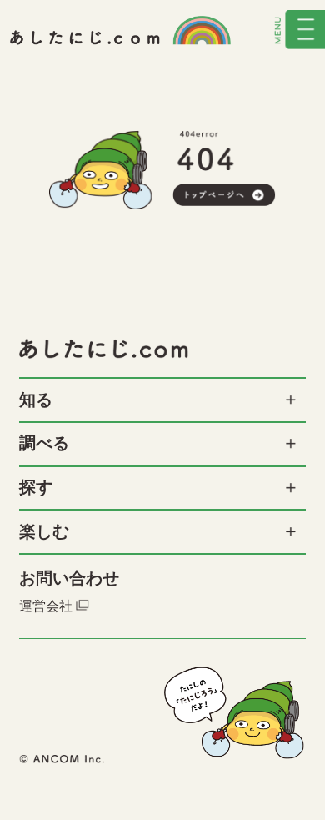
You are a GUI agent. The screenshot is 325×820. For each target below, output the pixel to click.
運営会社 (45, 605)
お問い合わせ (69, 579)
